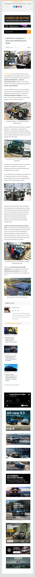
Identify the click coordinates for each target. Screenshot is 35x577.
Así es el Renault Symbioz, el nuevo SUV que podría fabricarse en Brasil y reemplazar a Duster (11, 377)
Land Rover (7, 74)
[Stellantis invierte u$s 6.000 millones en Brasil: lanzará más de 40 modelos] (11, 350)
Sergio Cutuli (9, 47)
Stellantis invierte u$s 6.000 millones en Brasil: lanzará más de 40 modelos (11, 358)
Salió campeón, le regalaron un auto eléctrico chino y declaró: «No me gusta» (11, 340)
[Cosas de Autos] (17, 18)
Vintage (29, 47)
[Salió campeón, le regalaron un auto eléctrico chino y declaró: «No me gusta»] (11, 331)
